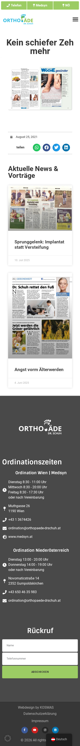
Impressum (40, 721)
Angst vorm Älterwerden (39, 369)
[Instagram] (45, 730)
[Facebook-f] (24, 730)
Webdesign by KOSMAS (36, 707)
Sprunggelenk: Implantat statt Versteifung (39, 244)
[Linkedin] (55, 730)
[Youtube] (35, 730)
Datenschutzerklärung (40, 714)
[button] (37, 147)
